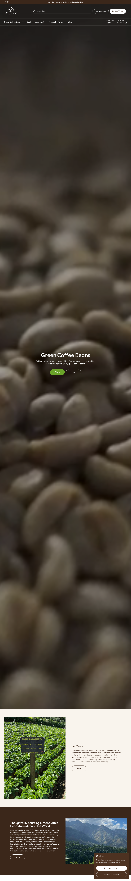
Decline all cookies (112, 874)
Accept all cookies (111, 868)
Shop (57, 372)
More (78, 768)
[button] (118, 11)
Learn (73, 372)
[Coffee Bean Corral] (11, 11)
